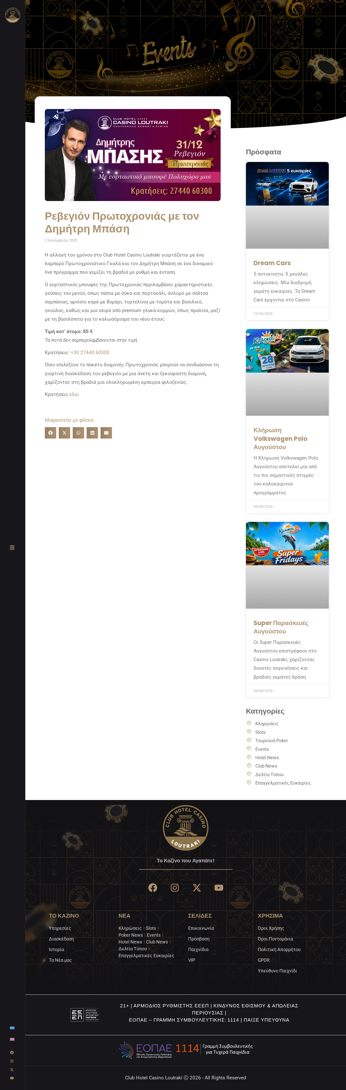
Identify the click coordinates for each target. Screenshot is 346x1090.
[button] (50, 433)
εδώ (74, 394)
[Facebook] (12, 1052)
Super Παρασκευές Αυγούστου (281, 627)
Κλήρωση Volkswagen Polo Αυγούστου (280, 438)
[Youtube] (12, 1078)
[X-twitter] (12, 1069)
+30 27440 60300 (90, 352)
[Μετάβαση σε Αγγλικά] (12, 1039)
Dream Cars (272, 263)
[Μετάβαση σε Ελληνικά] (12, 1027)
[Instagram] (12, 1061)
